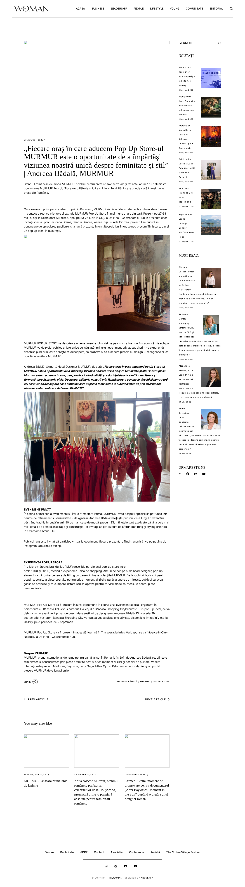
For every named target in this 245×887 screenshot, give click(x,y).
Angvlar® (147, 878)
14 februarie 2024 (35, 775)
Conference (136, 852)
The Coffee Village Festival (183, 852)
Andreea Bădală (127, 681)
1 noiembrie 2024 (135, 775)
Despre (49, 852)
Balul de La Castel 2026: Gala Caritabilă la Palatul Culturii (187, 168)
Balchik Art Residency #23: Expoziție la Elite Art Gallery (187, 76)
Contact (99, 852)
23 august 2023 (33, 140)
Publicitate (67, 852)
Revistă (155, 852)
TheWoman (115, 878)
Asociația (116, 852)
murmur (145, 681)
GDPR (84, 852)
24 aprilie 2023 (83, 775)
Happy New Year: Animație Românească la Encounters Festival (187, 105)
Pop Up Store (161, 681)
